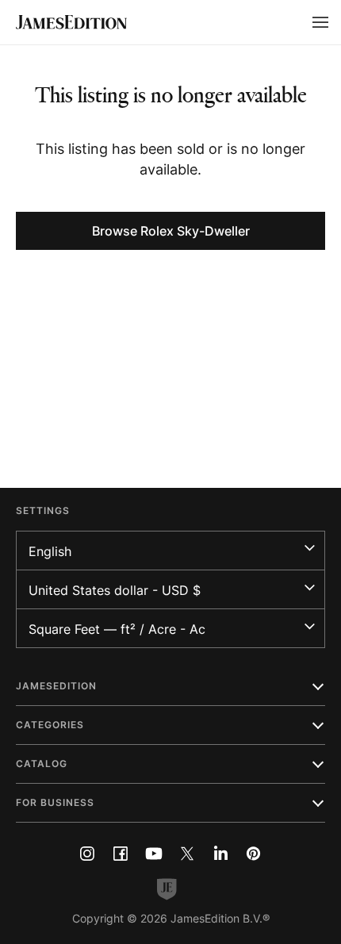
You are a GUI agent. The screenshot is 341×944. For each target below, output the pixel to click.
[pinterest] (254, 853)
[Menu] (320, 22)
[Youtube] (154, 853)
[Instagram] (87, 853)
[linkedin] (220, 853)
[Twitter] (187, 853)
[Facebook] (120, 853)
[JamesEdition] (71, 22)
